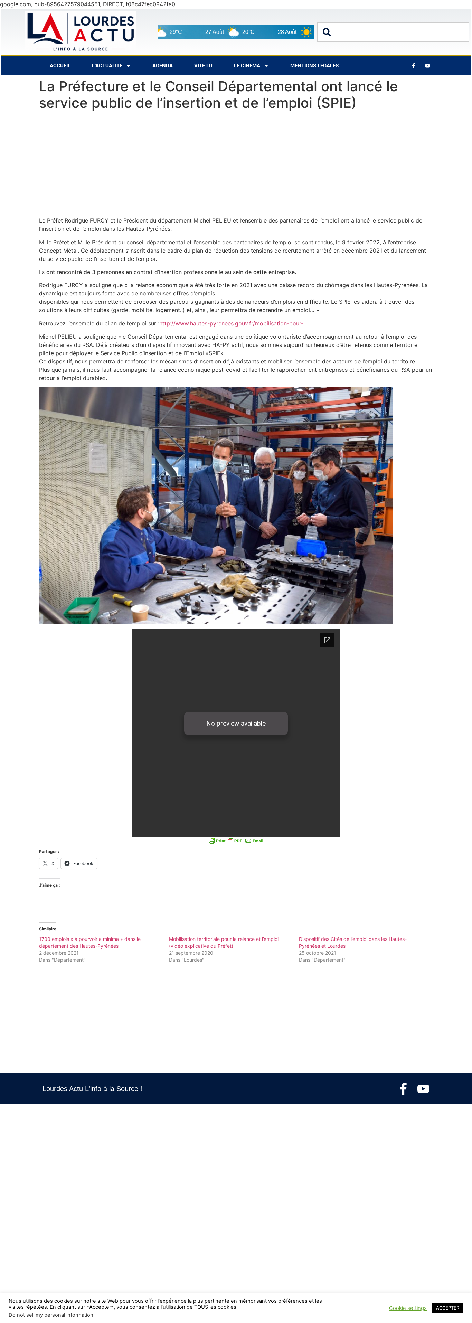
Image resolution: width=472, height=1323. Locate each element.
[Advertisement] (236, 165)
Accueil (60, 66)
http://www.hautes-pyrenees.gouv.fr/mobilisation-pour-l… (234, 323)
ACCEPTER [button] (447, 1308)
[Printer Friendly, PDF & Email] (236, 841)
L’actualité (107, 66)
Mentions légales (314, 66)
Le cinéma (247, 66)
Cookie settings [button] (408, 1308)
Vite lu (203, 66)
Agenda (162, 66)
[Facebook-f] (403, 1089)
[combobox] (393, 32)
